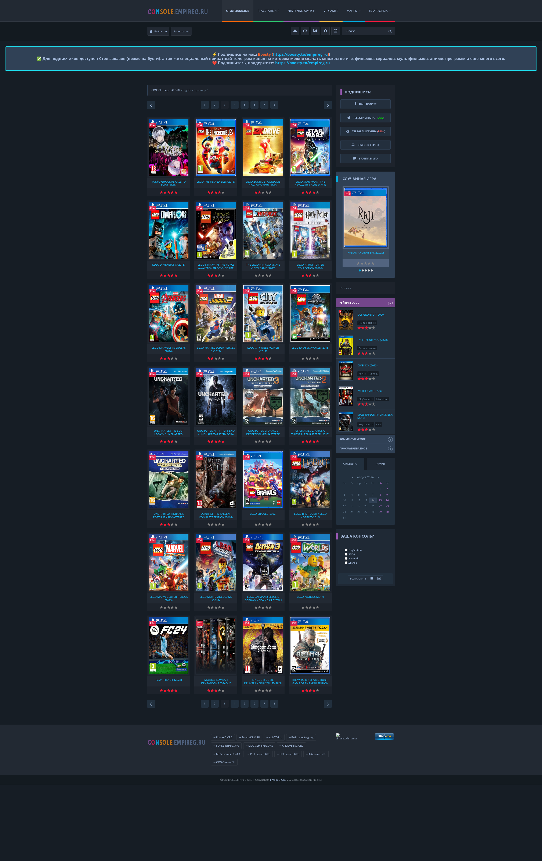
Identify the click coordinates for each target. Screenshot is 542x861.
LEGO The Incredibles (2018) (216, 181)
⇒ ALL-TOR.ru (274, 737)
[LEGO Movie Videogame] (215, 563)
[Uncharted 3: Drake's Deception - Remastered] (263, 396)
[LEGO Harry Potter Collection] (310, 230)
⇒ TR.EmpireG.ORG (288, 754)
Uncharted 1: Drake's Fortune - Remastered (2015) (168, 515)
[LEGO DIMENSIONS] (168, 230)
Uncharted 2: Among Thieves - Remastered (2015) (310, 432)
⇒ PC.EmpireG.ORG (258, 754)
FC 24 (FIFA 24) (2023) (168, 680)
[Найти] (390, 31)
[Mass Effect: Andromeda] (345, 422)
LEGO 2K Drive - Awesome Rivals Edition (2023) (263, 183)
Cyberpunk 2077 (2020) (372, 340)
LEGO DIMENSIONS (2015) (168, 264)
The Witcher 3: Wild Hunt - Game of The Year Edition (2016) (310, 681)
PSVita (362, 373)
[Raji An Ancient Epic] (366, 217)
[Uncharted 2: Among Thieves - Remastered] (310, 396)
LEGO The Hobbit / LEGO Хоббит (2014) (310, 515)
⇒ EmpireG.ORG (222, 737)
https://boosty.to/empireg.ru (300, 54)
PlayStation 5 (268, 11)
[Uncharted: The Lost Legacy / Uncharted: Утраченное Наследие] (168, 396)
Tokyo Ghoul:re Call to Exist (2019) (169, 183)
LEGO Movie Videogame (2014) (216, 598)
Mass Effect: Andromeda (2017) (375, 416)
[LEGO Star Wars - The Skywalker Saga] (310, 147)
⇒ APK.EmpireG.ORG (291, 745)
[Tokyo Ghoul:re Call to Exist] (168, 147)
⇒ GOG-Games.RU (224, 762)
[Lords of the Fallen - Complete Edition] (215, 480)
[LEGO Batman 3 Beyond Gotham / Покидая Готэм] (263, 563)
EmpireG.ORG (278, 780)
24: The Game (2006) (370, 391)
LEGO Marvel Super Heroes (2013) (169, 598)
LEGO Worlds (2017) (310, 597)
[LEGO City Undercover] (263, 313)
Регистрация (181, 31)
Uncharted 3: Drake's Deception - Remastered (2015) (263, 432)
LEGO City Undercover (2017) (263, 349)
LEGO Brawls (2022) (263, 514)
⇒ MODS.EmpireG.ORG (259, 745)
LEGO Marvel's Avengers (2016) (169, 349)
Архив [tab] (381, 464)
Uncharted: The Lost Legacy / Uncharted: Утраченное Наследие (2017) (168, 432)
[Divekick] (345, 371)
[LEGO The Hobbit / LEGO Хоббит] (310, 480)
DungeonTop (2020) (370, 314)
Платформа (378, 11)
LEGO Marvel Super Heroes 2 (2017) (216, 349)
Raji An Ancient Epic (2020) (365, 252)
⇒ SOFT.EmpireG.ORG (226, 745)
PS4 (152, 125)
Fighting (373, 373)
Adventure (381, 399)
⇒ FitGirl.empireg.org (301, 737)
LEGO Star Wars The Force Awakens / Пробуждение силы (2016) (216, 266)
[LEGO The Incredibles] (215, 147)
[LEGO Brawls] (263, 480)
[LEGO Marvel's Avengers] (168, 313)
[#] (178, 10)
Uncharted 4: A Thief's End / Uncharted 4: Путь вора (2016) (216, 432)
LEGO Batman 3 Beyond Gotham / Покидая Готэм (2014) (263, 598)
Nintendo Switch (301, 11)
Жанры (352, 11)
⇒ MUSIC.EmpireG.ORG (227, 754)
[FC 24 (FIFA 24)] (168, 646)
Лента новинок (367, 322)
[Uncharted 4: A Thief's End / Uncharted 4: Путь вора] (215, 396)
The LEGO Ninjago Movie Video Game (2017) (263, 266)
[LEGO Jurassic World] (310, 313)
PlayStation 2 (366, 399)
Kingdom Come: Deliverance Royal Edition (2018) (263, 681)
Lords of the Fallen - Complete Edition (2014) (216, 515)
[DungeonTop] (345, 320)
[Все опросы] (379, 578)
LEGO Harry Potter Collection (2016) (310, 266)
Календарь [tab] (350, 464)
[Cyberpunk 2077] (345, 345)
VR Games (331, 11)
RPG (378, 424)
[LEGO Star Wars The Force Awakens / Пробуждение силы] (215, 230)
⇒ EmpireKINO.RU (249, 737)
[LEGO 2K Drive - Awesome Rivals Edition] (263, 147)
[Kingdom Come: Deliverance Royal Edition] (263, 646)
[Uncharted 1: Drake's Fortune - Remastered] (168, 480)
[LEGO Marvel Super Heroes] (168, 563)
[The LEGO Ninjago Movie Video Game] (263, 230)
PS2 (199, 623)
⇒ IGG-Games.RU (316, 754)
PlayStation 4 (366, 424)
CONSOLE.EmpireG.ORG (165, 90)
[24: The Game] (345, 396)
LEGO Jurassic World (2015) (310, 347)
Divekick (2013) (367, 365)
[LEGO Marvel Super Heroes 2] (215, 313)
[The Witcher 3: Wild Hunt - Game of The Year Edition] (310, 646)
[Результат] (371, 578)
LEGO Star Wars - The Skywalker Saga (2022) (310, 183)
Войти (158, 31)
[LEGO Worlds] (310, 563)
